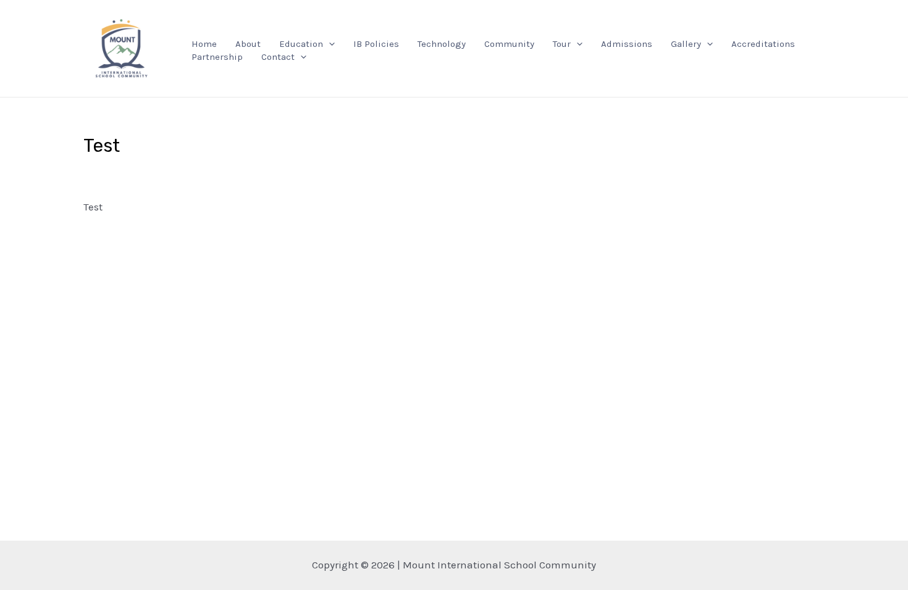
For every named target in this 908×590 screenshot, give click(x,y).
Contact (278, 56)
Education (301, 43)
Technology (442, 43)
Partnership (217, 56)
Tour (562, 43)
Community (509, 43)
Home (204, 43)
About (248, 43)
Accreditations (763, 43)
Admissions (626, 43)
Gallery (686, 43)
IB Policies (376, 43)
